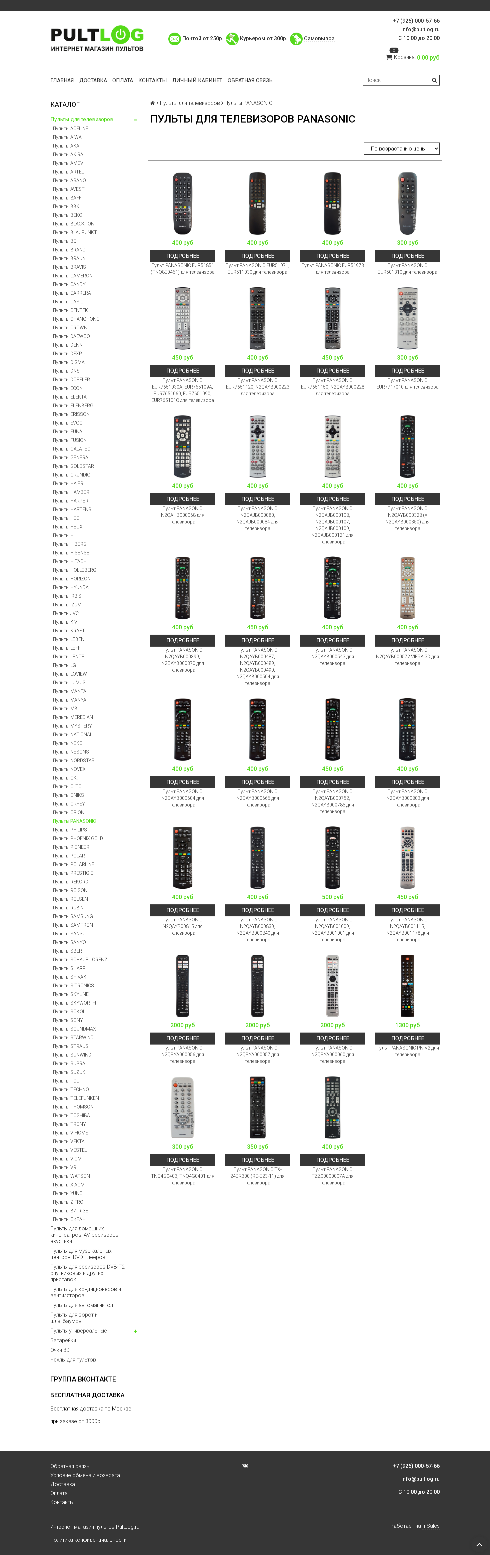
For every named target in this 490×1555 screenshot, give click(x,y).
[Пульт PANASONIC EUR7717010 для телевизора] (407, 318)
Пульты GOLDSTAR (73, 466)
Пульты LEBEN (68, 639)
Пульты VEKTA (69, 1141)
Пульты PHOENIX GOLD (78, 838)
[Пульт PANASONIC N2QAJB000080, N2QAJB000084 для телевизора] (257, 446)
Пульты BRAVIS (69, 267)
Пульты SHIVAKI (70, 977)
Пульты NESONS (71, 752)
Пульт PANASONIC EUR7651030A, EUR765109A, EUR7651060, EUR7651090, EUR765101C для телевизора (182, 390)
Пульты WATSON (71, 1176)
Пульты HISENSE (71, 552)
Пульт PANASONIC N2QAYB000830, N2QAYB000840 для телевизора (257, 929)
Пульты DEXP (67, 353)
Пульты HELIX (68, 526)
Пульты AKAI (66, 146)
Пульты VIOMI (68, 1158)
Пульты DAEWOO (71, 336)
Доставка (93, 80)
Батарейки (63, 1340)
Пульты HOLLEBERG (74, 570)
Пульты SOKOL (69, 1011)
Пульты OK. (65, 777)
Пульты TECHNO (71, 1089)
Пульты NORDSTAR (74, 760)
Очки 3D (60, 1350)
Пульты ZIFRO (68, 1202)
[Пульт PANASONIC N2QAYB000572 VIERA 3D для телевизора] (407, 588)
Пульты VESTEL (70, 1150)
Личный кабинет (197, 80)
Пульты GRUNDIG (71, 474)
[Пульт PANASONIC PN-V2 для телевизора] (407, 986)
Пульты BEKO (67, 215)
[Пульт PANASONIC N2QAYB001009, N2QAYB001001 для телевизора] (332, 857)
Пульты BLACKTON (73, 223)
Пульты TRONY (69, 1124)
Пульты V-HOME (70, 1132)
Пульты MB (65, 708)
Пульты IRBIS (67, 596)
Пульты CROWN (70, 327)
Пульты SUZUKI (69, 1072)
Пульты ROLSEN (70, 899)
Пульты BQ (65, 241)
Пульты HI (64, 535)
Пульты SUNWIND (72, 1055)
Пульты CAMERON (73, 275)
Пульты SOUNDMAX (74, 1029)
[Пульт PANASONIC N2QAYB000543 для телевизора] (332, 588)
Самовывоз (319, 38)
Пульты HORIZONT (73, 578)
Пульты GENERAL (72, 457)
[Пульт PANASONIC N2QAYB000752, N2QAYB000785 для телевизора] (332, 729)
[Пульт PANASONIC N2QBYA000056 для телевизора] (182, 986)
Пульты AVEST (69, 189)
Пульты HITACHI (70, 561)
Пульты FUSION (70, 440)
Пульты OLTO (67, 786)
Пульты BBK (66, 206)
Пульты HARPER (70, 500)
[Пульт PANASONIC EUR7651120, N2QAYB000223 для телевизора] (257, 318)
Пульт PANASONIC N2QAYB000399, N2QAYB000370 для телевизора (182, 660)
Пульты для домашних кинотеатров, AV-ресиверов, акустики (85, 1234)
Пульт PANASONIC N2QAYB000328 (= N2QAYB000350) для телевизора (407, 518)
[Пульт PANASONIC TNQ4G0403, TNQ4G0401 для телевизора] (182, 1107)
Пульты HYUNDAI (71, 587)
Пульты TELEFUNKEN (76, 1098)
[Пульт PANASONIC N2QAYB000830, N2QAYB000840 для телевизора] (257, 857)
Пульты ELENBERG (73, 405)
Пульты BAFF (67, 197)
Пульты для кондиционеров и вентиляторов (85, 1292)
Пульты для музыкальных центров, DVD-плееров (81, 1254)
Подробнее (182, 256)
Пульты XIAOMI (69, 1184)
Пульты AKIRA (68, 154)
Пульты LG (64, 665)
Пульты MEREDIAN (73, 717)
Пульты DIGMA (69, 362)
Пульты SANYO (69, 942)
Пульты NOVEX (69, 769)
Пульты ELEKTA (70, 397)
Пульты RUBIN (68, 907)
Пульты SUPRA (69, 1063)
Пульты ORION (68, 812)
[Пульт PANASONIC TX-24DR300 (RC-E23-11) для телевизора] (257, 1107)
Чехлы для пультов (73, 1360)
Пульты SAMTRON (73, 925)
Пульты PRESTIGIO (73, 873)
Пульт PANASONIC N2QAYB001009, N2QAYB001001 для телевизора (332, 929)
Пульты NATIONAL (72, 734)
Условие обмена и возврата (85, 1475)
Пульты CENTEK (70, 310)
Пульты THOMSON (73, 1106)
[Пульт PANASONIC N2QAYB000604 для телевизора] (182, 729)
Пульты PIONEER (71, 847)
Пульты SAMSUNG (73, 916)
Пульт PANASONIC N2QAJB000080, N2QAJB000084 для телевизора (257, 518)
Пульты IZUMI (67, 604)
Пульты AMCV (68, 163)
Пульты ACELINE (70, 128)
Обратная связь (250, 80)
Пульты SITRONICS (73, 985)
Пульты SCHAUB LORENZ (80, 959)
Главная (62, 80)
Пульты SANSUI (70, 933)
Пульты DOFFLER (71, 379)
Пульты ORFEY (69, 803)
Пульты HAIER (68, 483)
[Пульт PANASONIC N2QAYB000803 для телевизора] (407, 729)
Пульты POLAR (69, 855)
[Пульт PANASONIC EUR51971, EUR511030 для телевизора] (257, 203)
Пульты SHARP (69, 968)
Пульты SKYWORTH (74, 1003)
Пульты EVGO (68, 423)
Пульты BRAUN (69, 258)
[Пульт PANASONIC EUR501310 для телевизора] (407, 203)
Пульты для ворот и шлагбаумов (74, 1318)
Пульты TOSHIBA (71, 1115)
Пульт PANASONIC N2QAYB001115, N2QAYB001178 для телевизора (407, 929)
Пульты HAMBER (71, 492)
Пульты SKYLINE (71, 994)
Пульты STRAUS (70, 1046)
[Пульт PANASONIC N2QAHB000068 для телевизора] (182, 446)
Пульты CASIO (68, 301)
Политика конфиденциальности (88, 1540)
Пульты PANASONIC (74, 821)
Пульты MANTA (69, 691)
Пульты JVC (66, 613)
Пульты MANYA (69, 700)
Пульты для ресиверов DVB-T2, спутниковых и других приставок (88, 1273)
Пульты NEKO (68, 743)
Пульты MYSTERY (72, 726)
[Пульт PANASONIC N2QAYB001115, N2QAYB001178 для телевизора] (407, 857)
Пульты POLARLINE (73, 864)
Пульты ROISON (70, 890)
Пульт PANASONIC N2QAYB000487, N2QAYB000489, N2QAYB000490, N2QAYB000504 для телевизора (257, 666)
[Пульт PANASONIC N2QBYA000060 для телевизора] (332, 986)
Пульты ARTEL (68, 171)
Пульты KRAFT (69, 630)
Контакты (152, 80)
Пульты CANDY (69, 284)
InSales (431, 1526)
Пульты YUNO (68, 1193)
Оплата (122, 80)
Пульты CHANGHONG (76, 319)
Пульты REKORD (70, 881)
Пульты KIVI (65, 622)
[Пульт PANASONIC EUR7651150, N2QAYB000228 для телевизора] (332, 318)
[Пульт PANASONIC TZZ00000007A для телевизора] (332, 1107)
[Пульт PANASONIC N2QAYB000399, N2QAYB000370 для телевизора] (182, 588)
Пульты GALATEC (71, 449)
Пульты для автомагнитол (81, 1305)
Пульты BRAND (69, 249)
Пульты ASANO (69, 180)
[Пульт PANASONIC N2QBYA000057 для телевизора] (257, 986)
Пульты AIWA (67, 137)
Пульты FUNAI (68, 431)
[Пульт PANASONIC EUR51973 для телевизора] (332, 203)
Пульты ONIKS (68, 795)
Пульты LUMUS (69, 682)
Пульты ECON (68, 388)
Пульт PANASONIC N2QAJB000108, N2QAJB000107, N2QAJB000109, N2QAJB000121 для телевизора (332, 525)
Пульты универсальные (78, 1331)
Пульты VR (64, 1167)
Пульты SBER (67, 951)
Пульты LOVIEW (70, 674)
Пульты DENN (68, 345)
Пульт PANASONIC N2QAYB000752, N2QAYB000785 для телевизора (332, 801)
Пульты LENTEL (70, 656)
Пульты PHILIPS (70, 829)
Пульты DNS (66, 371)
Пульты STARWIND (73, 1037)
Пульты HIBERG (70, 544)
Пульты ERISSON (71, 414)
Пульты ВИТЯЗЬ (71, 1210)
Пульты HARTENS (72, 509)
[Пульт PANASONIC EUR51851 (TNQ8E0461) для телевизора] (182, 203)
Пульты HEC (66, 518)
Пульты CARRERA (72, 293)
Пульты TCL (66, 1081)
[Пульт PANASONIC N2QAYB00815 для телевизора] (182, 857)
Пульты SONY (68, 1020)
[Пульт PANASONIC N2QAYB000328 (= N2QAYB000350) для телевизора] (407, 446)
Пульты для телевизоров (81, 119)
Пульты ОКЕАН (69, 1219)
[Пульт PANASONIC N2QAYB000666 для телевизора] (257, 729)
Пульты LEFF (67, 648)
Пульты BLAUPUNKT (75, 232)
